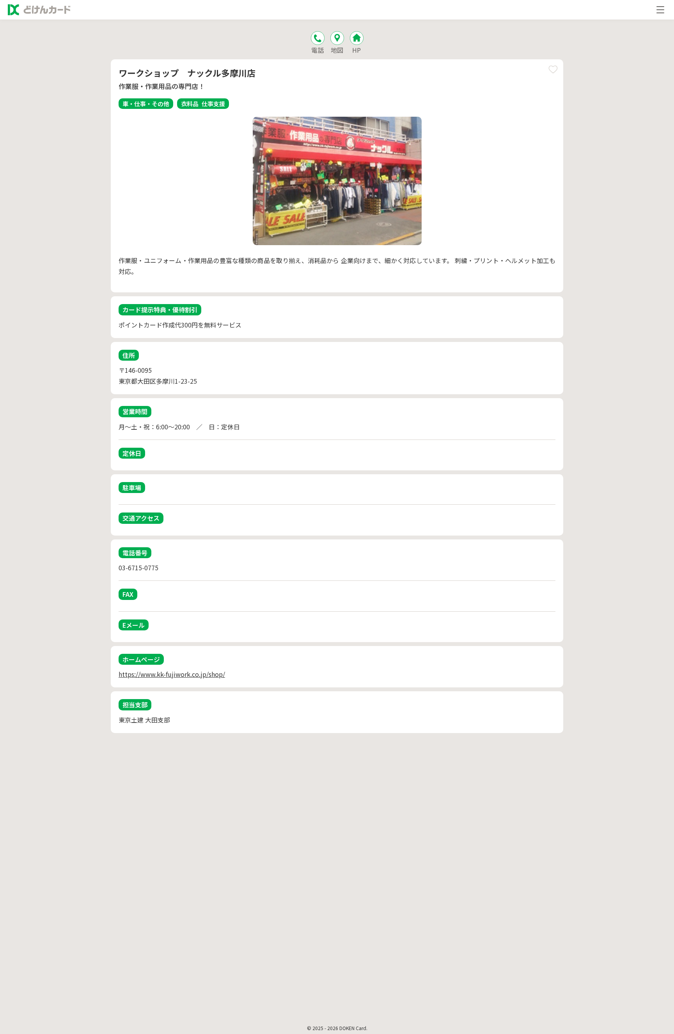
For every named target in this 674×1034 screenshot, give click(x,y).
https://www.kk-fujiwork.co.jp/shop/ (172, 674)
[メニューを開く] (660, 10)
